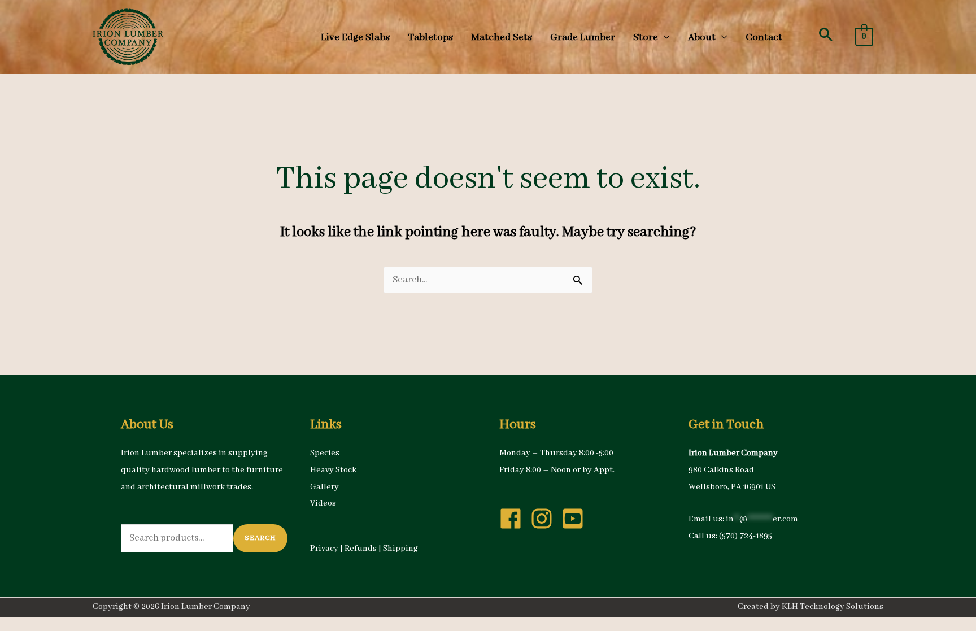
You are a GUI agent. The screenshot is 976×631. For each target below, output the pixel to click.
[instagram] (545, 518)
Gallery (324, 487)
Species (324, 453)
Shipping (400, 548)
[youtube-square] (576, 518)
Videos (323, 503)
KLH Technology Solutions (832, 607)
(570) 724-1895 (745, 536)
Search (260, 538)
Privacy (324, 548)
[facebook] (514, 518)
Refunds (361, 548)
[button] (826, 34)
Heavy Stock (333, 470)
